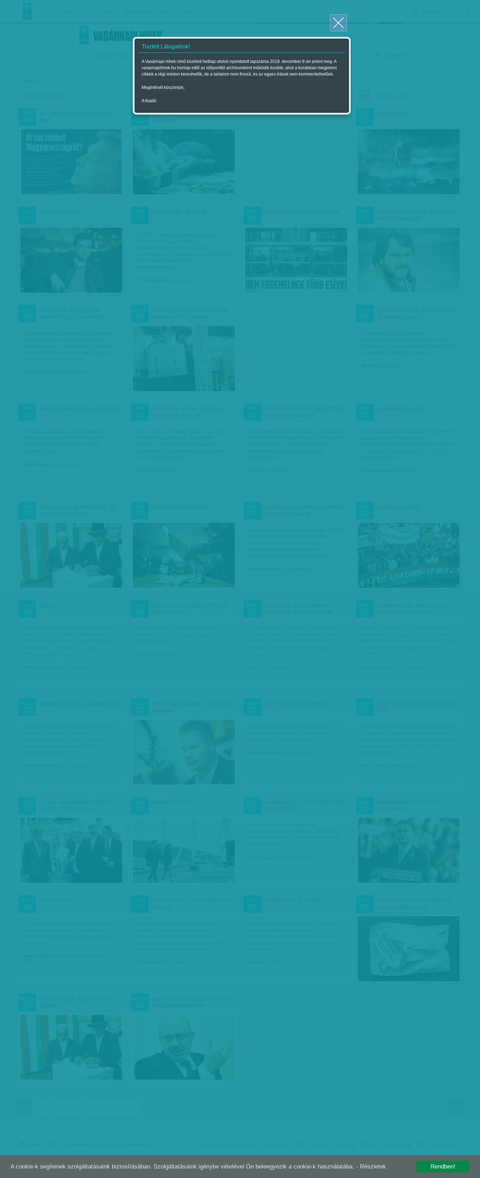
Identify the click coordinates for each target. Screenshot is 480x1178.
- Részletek (371, 1166)
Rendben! (442, 1166)
